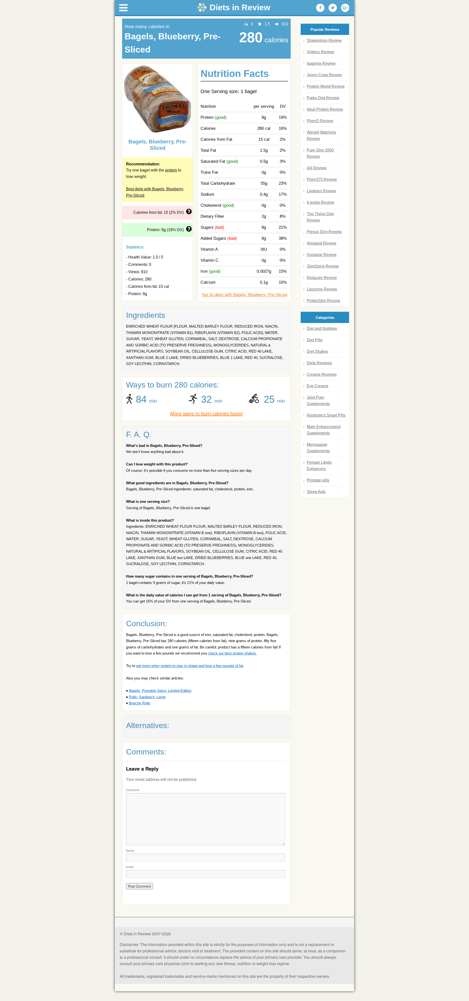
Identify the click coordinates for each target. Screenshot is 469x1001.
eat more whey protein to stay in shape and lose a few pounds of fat (189, 666)
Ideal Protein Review (325, 109)
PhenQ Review (320, 121)
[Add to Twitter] (333, 8)
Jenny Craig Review (324, 75)
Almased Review (321, 243)
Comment (132, 790)
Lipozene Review (322, 289)
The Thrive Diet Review (320, 217)
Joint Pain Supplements (318, 400)
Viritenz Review (320, 52)
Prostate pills (318, 480)
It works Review (320, 202)
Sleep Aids (316, 492)
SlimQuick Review (323, 266)
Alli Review (317, 168)
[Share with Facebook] (320, 8)
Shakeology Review (324, 40)
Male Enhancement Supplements (324, 430)
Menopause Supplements (318, 447)
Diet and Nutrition (322, 328)
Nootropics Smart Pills (326, 415)
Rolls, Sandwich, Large (147, 697)
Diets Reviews (319, 363)
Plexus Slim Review (324, 232)
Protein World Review (326, 86)
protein (171, 170)
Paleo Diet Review (323, 98)
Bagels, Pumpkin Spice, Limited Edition (160, 691)
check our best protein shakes (232, 653)
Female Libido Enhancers (319, 465)
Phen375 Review (322, 179)
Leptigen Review (321, 191)
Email (130, 867)
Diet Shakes (317, 351)
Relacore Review (322, 278)
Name (130, 850)
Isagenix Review (321, 63)
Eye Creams (317, 386)
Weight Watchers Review (321, 135)
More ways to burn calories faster (206, 413)
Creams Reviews (322, 374)
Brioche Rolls (139, 703)
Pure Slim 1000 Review (320, 153)
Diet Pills (314, 340)
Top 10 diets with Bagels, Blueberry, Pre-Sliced (244, 294)
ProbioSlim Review (323, 301)
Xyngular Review (322, 255)
